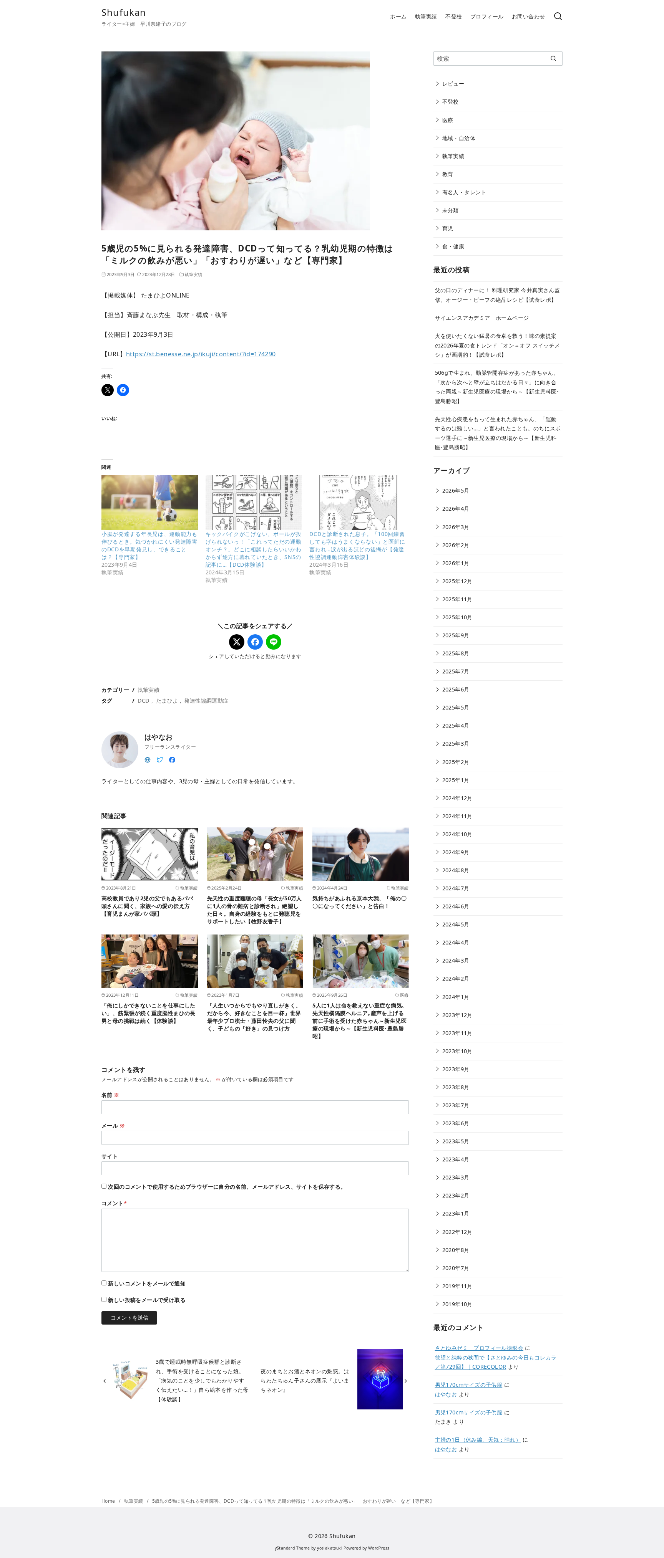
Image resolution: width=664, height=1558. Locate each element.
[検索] (558, 17)
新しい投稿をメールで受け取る (147, 1299)
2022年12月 (457, 1231)
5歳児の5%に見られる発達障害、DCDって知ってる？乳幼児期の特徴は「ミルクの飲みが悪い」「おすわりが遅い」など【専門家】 (293, 1501)
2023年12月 (457, 1015)
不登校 (453, 16)
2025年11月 (457, 599)
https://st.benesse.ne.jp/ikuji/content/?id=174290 (201, 354)
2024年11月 (457, 816)
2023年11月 (457, 1033)
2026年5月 (456, 490)
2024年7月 (456, 888)
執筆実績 (426, 16)
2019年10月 (457, 1304)
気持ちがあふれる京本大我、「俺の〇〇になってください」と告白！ (359, 902)
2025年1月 (456, 780)
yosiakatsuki (329, 1548)
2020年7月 (456, 1268)
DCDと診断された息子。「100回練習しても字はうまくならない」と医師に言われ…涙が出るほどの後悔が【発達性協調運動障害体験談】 (357, 545)
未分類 (450, 210)
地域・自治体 (458, 138)
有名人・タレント (464, 192)
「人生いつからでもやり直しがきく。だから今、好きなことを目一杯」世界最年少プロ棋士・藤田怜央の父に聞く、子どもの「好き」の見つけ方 (254, 1017)
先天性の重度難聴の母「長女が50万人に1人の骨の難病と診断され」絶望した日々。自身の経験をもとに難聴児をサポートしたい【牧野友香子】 (254, 910)
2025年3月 (456, 743)
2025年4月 (456, 725)
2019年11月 (457, 1286)
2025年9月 (456, 635)
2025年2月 (456, 762)
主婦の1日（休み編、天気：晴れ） (478, 1439)
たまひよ (167, 700)
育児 (447, 228)
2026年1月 (456, 563)
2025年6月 (456, 689)
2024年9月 (456, 852)
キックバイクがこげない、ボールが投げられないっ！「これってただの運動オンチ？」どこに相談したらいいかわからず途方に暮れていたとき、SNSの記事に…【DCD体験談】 (254, 549)
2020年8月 (456, 1250)
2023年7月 (456, 1105)
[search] (553, 58)
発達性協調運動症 (206, 700)
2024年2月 (456, 978)
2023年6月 (456, 1123)
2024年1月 (456, 997)
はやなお (446, 1394)
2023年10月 (457, 1051)
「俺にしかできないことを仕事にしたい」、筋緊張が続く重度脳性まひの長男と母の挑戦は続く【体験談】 (148, 1013)
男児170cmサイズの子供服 (469, 1384)
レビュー (453, 83)
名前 (110, 1094)
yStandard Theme (292, 1548)
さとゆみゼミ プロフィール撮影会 (479, 1347)
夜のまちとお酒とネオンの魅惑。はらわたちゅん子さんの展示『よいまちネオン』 (305, 1381)
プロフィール (486, 16)
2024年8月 (456, 870)
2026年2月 (456, 545)
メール (112, 1125)
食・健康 (453, 246)
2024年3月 (456, 960)
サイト (109, 1156)
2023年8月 (456, 1087)
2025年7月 (456, 671)
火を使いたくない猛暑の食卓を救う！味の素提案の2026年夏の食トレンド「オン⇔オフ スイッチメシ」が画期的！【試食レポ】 (497, 345)
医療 (447, 120)
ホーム (398, 16)
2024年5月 (456, 924)
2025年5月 (456, 707)
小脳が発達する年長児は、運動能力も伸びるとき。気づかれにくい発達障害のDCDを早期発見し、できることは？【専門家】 (149, 545)
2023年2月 (456, 1195)
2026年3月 (456, 527)
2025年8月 (456, 653)
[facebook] (172, 759)
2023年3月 (456, 1177)
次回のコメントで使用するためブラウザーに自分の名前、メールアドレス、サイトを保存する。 (227, 1186)
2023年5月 (456, 1141)
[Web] (147, 759)
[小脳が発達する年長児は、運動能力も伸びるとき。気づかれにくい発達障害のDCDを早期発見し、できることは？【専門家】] (149, 502)
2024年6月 (456, 906)
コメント (114, 1203)
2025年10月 (457, 617)
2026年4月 (456, 508)
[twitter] (160, 759)
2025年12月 (457, 581)
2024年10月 (457, 834)
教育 (447, 174)
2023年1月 (456, 1213)
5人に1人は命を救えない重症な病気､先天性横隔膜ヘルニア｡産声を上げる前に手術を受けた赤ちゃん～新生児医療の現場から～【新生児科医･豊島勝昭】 (359, 1021)
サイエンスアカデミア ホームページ (482, 317)
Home (108, 1501)
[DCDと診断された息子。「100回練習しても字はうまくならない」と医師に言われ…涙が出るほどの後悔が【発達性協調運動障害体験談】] (357, 502)
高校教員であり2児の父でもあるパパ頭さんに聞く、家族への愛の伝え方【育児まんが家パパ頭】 (147, 906)
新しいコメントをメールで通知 (147, 1283)
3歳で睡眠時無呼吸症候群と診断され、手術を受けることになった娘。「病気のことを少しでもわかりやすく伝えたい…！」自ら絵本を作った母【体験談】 (202, 1380)
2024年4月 (456, 942)
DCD (144, 700)
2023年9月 (456, 1069)
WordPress (379, 1548)
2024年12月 (457, 798)
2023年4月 (456, 1159)
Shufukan (123, 12)
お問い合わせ (528, 16)
